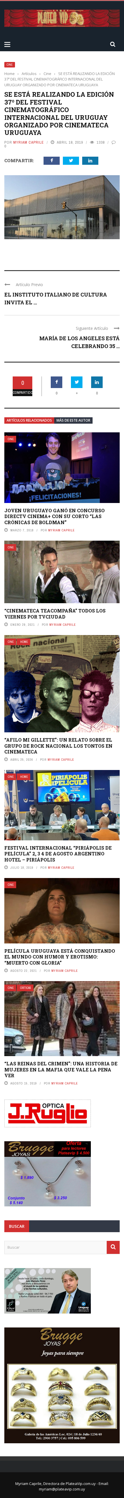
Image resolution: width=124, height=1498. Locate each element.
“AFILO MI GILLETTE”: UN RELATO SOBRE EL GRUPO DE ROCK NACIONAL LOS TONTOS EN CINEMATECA (58, 746)
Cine (10, 65)
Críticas (25, 988)
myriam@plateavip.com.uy (62, 1489)
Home (24, 642)
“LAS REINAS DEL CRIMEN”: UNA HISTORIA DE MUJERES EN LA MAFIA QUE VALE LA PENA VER (60, 1069)
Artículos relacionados (29, 420)
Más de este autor (73, 420)
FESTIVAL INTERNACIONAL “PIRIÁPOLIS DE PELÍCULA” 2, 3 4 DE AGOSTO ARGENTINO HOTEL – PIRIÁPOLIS (58, 854)
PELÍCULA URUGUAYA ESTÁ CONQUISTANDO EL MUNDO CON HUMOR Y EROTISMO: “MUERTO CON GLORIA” (59, 957)
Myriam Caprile (28, 142)
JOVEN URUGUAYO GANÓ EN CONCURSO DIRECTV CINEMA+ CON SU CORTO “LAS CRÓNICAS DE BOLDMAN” (54, 516)
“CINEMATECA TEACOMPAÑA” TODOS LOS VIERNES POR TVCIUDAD (55, 614)
